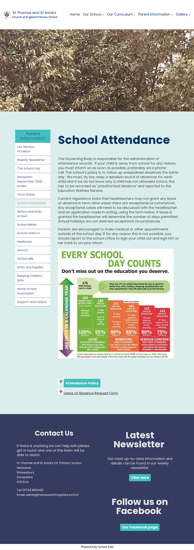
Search (22, 250)
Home (75, 14)
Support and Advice (31, 302)
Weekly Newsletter (31, 160)
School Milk (25, 259)
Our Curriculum (120, 14)
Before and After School (29, 213)
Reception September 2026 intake (29, 181)
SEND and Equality (30, 267)
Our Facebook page (140, 527)
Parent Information (154, 14)
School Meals (27, 224)
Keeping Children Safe (29, 278)
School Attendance (31, 203)
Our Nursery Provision (26, 149)
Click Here (140, 477)
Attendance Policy (82, 383)
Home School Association (27, 291)
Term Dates (26, 194)
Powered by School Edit (97, 546)
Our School (92, 14)
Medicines (24, 242)
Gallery (182, 14)
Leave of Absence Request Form (91, 393)
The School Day (28, 168)
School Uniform (28, 233)
